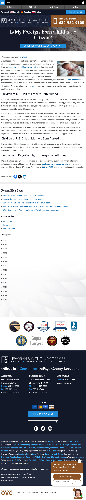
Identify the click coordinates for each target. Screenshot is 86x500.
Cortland (5, 448)
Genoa (61, 448)
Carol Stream (75, 445)
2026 (4, 240)
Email (33, 7)
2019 (4, 270)
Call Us (12, 7)
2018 (4, 274)
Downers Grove (42, 448)
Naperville (48, 454)
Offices (55, 7)
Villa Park (39, 457)
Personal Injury (9, 229)
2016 (4, 283)
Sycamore (30, 457)
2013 (4, 296)
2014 (4, 291)
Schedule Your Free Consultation (43, 46)
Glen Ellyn (69, 448)
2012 (4, 300)
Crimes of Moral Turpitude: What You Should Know (22, 199)
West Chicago (60, 457)
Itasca (28, 454)
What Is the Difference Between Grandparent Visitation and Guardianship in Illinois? (35, 206)
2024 (4, 249)
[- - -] (2, 2)
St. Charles (51, 451)
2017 (4, 279)
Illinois (51, 441)
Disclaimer (44, 492)
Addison (34, 445)
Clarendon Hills (15, 448)
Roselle (13, 457)
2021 (4, 262)
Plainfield (5, 457)
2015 (4, 287)
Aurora (16, 445)
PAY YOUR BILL (75, 12)
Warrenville (49, 457)
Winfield (15, 460)
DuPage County (45, 460)
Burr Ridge (64, 445)
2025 (4, 245)
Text (76, 7)
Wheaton (79, 457)
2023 (4, 253)
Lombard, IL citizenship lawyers (55, 164)
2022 (4, 257)
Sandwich (21, 457)
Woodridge (33, 460)
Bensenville (43, 445)
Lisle (34, 454)
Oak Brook (58, 454)
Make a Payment (44, 414)
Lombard (74, 441)
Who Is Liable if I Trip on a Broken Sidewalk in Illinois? (24, 196)
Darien (26, 448)
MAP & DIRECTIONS (9, 392)
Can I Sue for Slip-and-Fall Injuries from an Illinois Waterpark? (27, 203)
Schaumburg (25, 445)
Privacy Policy (32, 492)
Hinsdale (21, 454)
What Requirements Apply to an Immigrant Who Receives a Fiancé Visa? (31, 210)
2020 (4, 266)
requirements (74, 80)
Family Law (7, 221)
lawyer (34, 86)
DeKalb (32, 448)
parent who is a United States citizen (24, 67)
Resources (21, 492)
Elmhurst (54, 448)
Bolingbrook (54, 445)
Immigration (24, 57)
